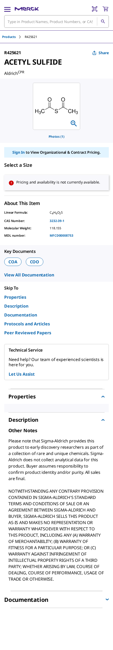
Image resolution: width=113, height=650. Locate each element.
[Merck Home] (27, 9)
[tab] (13, 37)
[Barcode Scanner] (94, 9)
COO (34, 262)
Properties (15, 297)
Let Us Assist (22, 374)
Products (9, 37)
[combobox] (56, 21)
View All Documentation (29, 274)
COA (12, 262)
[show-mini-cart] (105, 8)
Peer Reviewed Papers (27, 333)
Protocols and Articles (27, 324)
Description (16, 306)
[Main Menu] (7, 9)
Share (104, 52)
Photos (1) (56, 136)
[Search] (103, 21)
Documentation (20, 315)
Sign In (18, 152)
